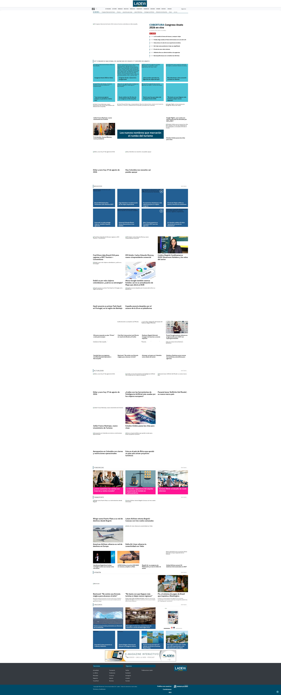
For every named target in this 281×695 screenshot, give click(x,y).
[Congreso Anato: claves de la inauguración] (128, 70)
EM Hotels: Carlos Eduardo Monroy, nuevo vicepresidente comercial (139, 256)
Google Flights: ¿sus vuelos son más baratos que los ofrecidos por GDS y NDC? (176, 119)
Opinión (158, 8)
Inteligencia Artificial (149, 12)
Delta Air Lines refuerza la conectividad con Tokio (135, 545)
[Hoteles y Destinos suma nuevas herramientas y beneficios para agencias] (177, 347)
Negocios (126, 8)
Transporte (139, 8)
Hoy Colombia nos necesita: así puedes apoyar (138, 171)
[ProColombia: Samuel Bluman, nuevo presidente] (104, 129)
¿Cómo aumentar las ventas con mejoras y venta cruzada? (107, 490)
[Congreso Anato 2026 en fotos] (104, 70)
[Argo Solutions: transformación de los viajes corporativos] (128, 195)
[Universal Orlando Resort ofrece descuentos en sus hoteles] (128, 215)
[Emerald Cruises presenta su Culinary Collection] (104, 637)
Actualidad (108, 8)
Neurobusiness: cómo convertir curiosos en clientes (176, 78)
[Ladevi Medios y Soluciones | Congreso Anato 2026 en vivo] (120, 38)
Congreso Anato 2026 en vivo (166, 26)
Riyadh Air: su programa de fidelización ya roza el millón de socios (151, 566)
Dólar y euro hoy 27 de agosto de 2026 (106, 171)
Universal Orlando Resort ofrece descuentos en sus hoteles (126, 224)
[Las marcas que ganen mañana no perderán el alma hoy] (104, 89)
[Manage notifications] (277, 692)
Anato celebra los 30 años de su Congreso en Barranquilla (127, 98)
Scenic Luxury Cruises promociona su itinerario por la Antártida (108, 626)
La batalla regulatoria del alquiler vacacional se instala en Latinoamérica (140, 491)
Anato (170, 12)
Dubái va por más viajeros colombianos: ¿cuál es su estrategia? (108, 281)
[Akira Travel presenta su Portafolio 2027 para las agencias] (153, 215)
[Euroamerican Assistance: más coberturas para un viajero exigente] (153, 195)
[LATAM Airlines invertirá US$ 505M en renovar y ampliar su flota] (128, 557)
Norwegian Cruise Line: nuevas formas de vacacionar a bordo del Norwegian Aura (138, 626)
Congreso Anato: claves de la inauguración (127, 78)
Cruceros (152, 8)
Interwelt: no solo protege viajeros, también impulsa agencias (102, 224)
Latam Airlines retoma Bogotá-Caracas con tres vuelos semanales (139, 519)
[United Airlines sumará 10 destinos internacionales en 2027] (177, 557)
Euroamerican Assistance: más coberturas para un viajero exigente (152, 204)
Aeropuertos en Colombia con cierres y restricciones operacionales (108, 452)
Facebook (127, 673)
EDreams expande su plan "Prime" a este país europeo (103, 336)
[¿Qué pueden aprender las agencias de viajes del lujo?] (153, 70)
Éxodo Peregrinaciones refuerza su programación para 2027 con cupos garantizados (176, 336)
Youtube (127, 681)
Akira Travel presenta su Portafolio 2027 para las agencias (150, 224)
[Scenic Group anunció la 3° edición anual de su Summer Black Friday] (153, 637)
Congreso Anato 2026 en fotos (103, 78)
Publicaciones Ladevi (147, 670)
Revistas (164, 8)
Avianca (119, 12)
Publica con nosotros (164, 686)
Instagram (128, 675)
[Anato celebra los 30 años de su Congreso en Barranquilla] (128, 89)
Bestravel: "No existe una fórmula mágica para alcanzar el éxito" (128, 356)
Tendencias (146, 8)
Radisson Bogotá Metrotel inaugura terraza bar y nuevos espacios (151, 336)
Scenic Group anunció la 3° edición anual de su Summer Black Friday (151, 646)
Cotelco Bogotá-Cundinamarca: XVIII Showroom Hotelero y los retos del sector (173, 257)
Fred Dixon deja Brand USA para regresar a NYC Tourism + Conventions (106, 257)
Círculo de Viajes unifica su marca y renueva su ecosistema (176, 203)
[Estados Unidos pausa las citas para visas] (177, 130)
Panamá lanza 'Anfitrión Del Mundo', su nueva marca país (172, 393)
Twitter (127, 670)
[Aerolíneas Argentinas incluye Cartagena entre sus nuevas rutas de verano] (104, 557)
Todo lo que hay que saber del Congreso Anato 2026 (152, 98)
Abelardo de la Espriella (161, 12)
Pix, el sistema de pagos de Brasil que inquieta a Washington (171, 595)
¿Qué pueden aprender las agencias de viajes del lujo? (151, 78)
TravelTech (132, 8)
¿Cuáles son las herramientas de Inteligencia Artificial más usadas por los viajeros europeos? (140, 394)
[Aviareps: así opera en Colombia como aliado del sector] (153, 347)
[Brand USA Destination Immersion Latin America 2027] (104, 195)
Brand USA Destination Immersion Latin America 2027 (103, 203)
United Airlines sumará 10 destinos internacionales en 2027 (176, 566)
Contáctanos (167, 689)
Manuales (120, 8)
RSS (170, 692)
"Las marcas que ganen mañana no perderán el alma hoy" (103, 98)
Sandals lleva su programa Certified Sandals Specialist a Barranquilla (102, 357)
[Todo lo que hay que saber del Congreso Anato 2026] (153, 89)
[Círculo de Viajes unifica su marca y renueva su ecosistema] (177, 195)
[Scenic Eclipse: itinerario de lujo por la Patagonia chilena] (128, 637)
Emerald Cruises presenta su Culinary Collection (103, 645)
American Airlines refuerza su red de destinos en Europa (107, 545)
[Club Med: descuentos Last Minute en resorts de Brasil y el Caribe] (128, 327)
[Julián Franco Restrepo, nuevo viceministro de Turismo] (104, 110)
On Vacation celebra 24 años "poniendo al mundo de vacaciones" (176, 224)
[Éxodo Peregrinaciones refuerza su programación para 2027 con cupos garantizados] (177, 327)
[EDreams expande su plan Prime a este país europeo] (104, 327)
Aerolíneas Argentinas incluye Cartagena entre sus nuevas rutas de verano (103, 566)
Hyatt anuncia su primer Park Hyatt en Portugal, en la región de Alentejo (107, 307)
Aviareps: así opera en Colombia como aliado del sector (152, 356)
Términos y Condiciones (99, 689)
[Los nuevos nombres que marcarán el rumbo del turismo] (140, 117)
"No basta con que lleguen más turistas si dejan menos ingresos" (176, 98)
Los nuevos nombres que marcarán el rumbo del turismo (140, 134)
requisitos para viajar (127, 12)
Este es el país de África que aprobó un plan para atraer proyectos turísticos (139, 453)
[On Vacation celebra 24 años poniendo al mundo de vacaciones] (177, 215)
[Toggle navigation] (96, 9)
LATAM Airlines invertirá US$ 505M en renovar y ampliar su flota (128, 566)
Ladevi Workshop (138, 12)
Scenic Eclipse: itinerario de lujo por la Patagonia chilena (127, 645)
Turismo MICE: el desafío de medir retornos (173, 490)
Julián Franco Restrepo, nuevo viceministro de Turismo (102, 118)
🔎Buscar (169, 8)
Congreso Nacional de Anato (108, 12)
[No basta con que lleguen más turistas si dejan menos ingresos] (177, 89)
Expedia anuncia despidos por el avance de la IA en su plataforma (138, 307)
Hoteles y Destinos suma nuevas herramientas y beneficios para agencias (176, 357)
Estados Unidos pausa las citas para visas (175, 138)
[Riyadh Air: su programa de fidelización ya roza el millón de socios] (153, 557)
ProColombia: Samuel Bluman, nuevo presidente (102, 138)
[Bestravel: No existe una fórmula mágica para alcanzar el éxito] (128, 347)
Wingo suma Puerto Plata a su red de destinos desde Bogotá (108, 519)
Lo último (114, 8)
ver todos (184, 186)
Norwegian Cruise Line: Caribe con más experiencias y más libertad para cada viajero (176, 646)
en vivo (175, 12)
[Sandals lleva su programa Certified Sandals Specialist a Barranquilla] (104, 347)
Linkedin (127, 678)
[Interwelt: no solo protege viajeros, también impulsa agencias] (104, 215)
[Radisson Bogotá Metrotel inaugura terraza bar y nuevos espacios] (153, 327)
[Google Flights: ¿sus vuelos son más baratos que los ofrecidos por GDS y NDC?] (177, 110)
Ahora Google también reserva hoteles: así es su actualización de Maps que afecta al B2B (139, 282)
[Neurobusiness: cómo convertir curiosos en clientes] (177, 70)
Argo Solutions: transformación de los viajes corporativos (128, 203)
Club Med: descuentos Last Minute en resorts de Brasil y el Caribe (128, 336)
